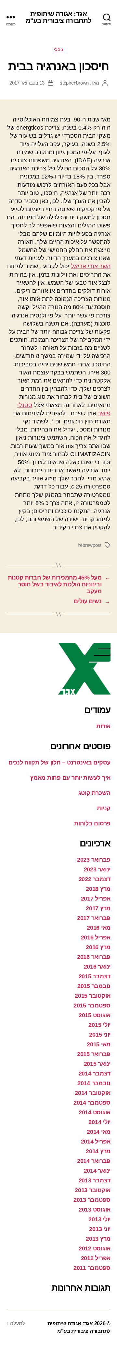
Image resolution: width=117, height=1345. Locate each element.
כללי (58, 49)
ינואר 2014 (97, 1170)
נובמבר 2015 (93, 986)
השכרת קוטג (94, 793)
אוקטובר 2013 (92, 1190)
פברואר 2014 (93, 1161)
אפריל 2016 (95, 937)
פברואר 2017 (93, 918)
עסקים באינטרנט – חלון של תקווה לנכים (59, 762)
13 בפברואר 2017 (27, 83)
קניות (103, 808)
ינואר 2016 (97, 966)
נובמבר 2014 (93, 1083)
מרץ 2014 (98, 1151)
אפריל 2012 (95, 1258)
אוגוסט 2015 (94, 1015)
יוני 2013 (99, 1229)
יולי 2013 (99, 1219)
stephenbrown (74, 83)
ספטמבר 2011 (91, 1268)
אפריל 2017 (95, 898)
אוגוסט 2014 (94, 1112)
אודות (103, 726)
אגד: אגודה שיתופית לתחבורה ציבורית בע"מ (59, 17)
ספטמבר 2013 (91, 1200)
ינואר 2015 (97, 1064)
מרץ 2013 (98, 1239)
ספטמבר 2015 (91, 1005)
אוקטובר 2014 (92, 1093)
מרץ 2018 (98, 889)
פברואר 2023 (93, 859)
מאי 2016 (98, 928)
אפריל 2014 (95, 1141)
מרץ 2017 (98, 908)
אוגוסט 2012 (94, 1248)
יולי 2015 (99, 1025)
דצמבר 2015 (94, 976)
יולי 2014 (99, 1122)
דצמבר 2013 (94, 1180)
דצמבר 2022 (94, 879)
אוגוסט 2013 (94, 1209)
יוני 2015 (99, 1034)
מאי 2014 (98, 1132)
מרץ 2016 (98, 947)
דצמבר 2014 (94, 1073)
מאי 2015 (98, 1044)
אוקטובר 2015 (92, 996)
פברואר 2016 (93, 957)
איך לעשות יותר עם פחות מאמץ (70, 778)
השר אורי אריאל (90, 266)
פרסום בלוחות (92, 823)
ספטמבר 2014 (91, 1102)
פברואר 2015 (93, 1054)
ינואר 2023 (97, 869)
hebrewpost (89, 545)
